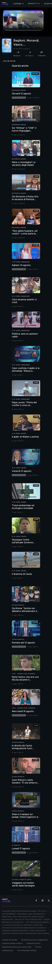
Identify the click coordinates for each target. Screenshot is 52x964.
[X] (49, 900)
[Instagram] (42, 900)
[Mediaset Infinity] (5, 4)
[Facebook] (36, 900)
